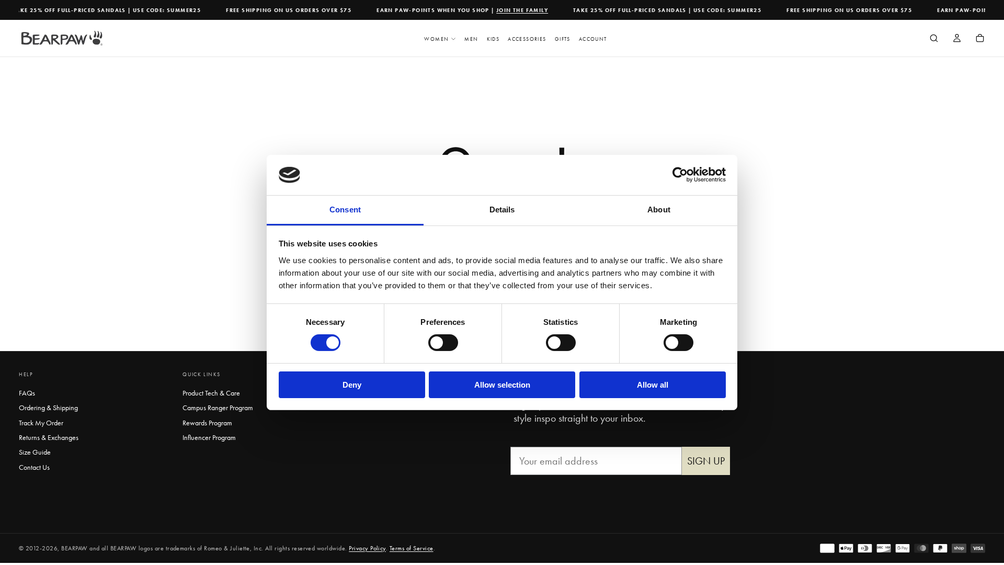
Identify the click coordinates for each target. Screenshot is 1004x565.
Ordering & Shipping (48, 407)
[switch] (443, 342)
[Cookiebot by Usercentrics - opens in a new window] (680, 175)
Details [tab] (502, 209)
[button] (934, 39)
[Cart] (980, 39)
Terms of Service (411, 548)
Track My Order (41, 422)
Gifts (563, 39)
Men (471, 39)
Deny (352, 384)
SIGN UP (706, 461)
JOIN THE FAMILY (517, 10)
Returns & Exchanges (48, 437)
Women (436, 39)
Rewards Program (207, 422)
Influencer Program (209, 437)
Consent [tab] (345, 209)
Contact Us (34, 467)
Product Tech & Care (211, 393)
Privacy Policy (367, 548)
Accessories (527, 39)
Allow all (652, 384)
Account (593, 39)
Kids (493, 39)
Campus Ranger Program (217, 407)
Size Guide (35, 452)
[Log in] (957, 39)
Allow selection (502, 384)
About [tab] (658, 209)
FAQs (27, 393)
